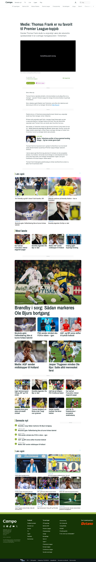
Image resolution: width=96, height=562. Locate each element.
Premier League (46, 6)
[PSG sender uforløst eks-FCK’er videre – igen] (48, 324)
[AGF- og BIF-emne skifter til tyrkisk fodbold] (70, 324)
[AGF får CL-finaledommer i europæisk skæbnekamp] (73, 403)
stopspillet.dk (53, 560)
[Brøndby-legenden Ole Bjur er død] (39, 239)
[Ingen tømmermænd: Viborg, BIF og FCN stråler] (22, 384)
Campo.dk (5, 529)
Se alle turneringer (47, 552)
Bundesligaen (66, 6)
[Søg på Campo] (80, 2)
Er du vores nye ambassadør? (67, 533)
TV (25, 2)
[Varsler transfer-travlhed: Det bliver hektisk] (56, 403)
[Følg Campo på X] (17, 526)
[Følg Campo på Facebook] (7, 526)
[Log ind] (75, 2)
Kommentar (30, 539)
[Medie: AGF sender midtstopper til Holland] (56, 239)
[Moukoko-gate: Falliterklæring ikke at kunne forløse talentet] (25, 324)
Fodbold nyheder (31, 523)
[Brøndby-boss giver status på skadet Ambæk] (22, 403)
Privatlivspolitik (63, 531)
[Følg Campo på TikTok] (10, 526)
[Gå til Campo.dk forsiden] (9, 523)
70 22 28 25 (46, 560)
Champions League (89, 6)
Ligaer (35, 2)
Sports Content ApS (7, 531)
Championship (56, 6)
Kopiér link (67, 78)
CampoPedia (63, 526)
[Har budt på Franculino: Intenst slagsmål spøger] (22, 239)
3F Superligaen (16, 6)
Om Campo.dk (63, 523)
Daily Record (55, 105)
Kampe (29, 528)
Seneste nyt (18, 2)
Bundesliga (45, 536)
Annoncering (63, 520)
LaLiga (73, 6)
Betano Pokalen (35, 6)
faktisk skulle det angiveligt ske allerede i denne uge (43, 128)
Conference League (48, 549)
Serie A (80, 6)
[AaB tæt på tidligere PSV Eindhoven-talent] (56, 384)
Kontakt (62, 528)
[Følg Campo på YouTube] (14, 526)
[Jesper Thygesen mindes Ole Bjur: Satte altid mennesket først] (65, 351)
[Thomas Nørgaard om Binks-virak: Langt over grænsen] (39, 403)
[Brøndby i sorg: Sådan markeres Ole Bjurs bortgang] (48, 282)
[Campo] (9, 2)
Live (30, 2)
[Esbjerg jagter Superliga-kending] (73, 239)
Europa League (46, 547)
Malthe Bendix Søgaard (32, 78)
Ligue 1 (44, 541)
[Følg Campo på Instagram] (4, 526)
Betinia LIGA (25, 6)
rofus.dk (66, 560)
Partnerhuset (10, 540)
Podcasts (29, 536)
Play (41, 2)
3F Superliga (46, 523)
